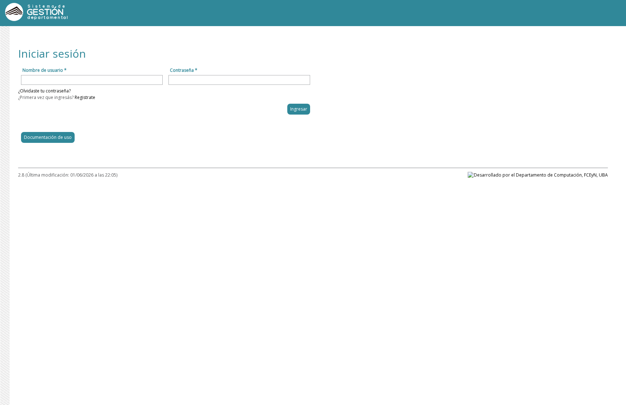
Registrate (85, 97)
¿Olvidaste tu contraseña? (44, 91)
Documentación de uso (48, 137)
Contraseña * (183, 70)
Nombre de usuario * (44, 70)
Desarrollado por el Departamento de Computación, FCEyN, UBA (541, 175)
